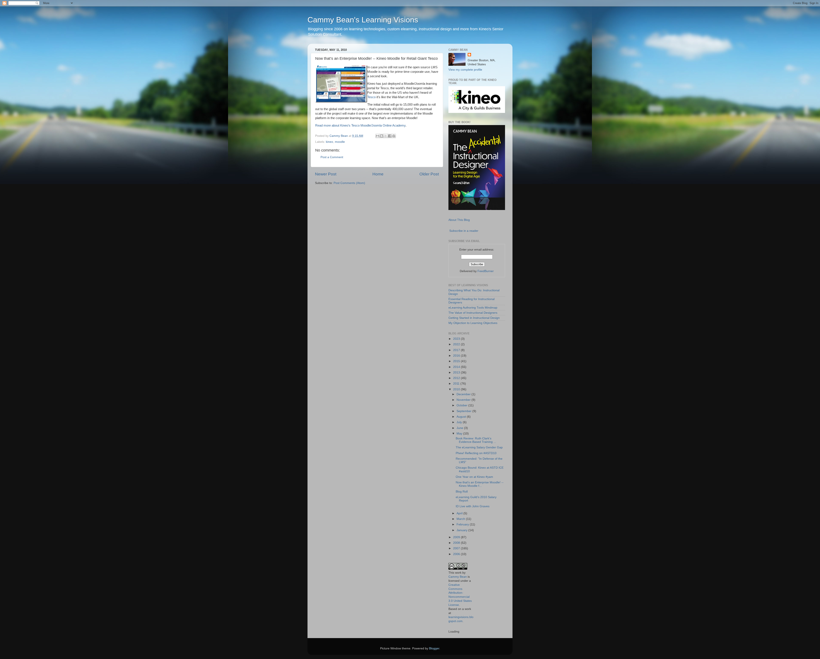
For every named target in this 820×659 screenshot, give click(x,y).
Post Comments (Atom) (349, 183)
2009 (457, 537)
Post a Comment (332, 157)
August (462, 416)
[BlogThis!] (381, 136)
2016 (457, 355)
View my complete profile (465, 69)
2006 (457, 554)
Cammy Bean (339, 135)
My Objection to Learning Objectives (472, 323)
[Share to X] (386, 136)
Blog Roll (462, 491)
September (464, 411)
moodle (340, 141)
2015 (457, 361)
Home (378, 174)
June (460, 428)
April (460, 513)
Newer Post (325, 174)
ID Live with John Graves (472, 506)
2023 (457, 338)
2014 (457, 367)
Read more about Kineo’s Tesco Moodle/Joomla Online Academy (360, 125)
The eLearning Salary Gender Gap (479, 447)
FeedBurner (485, 271)
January (462, 530)
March (461, 518)
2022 (457, 344)
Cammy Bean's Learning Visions (363, 19)
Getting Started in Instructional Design (474, 317)
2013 (457, 372)
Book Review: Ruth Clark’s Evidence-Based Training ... (476, 440)
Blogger (434, 648)
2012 (457, 378)
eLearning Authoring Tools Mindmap (472, 307)
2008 (457, 542)
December (464, 394)
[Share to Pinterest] (394, 136)
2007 (457, 548)
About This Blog (459, 220)
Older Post (429, 174)
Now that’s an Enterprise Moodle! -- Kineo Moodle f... (480, 484)
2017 (457, 350)
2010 (457, 389)
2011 (456, 383)
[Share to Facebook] (390, 136)
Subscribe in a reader (463, 230)
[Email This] (377, 136)
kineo (329, 141)
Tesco (371, 97)
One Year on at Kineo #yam (474, 476)
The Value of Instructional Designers (472, 312)
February (463, 524)
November (464, 399)
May (460, 433)
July (460, 422)
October (462, 405)
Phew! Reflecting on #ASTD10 (476, 453)
